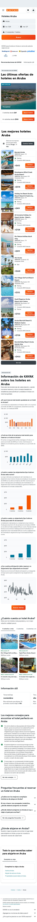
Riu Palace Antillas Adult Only (23, 237)
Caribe (19, 890)
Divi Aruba (18, 258)
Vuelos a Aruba (9, 870)
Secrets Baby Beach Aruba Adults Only (24, 343)
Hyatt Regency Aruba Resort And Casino (22, 300)
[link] (18, 607)
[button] (3, 10)
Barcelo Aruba (20, 152)
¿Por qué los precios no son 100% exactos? (17, 916)
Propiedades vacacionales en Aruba (15, 876)
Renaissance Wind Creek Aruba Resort (23, 173)
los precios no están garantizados (11, 904)
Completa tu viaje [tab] (10, 859)
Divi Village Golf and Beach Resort (24, 279)
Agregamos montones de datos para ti (15, 913)
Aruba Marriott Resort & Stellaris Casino (23, 322)
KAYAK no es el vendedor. (11, 910)
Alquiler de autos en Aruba (13, 873)
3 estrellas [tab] (20, 629)
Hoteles (13, 890)
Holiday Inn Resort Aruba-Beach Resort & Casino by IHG (24, 195)
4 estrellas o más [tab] (8, 629)
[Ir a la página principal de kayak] (12, 10)
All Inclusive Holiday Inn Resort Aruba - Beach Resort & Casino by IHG (23, 216)
